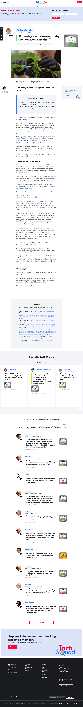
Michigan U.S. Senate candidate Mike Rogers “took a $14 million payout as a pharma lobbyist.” (39, 555)
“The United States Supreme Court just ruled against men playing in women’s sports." (40, 573)
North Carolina (45, 673)
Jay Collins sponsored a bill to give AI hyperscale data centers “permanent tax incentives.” (40, 518)
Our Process (61, 664)
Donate (79, 2)
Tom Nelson (13, 369)
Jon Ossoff (27, 435)
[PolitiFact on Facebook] (13, 697)
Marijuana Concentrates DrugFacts (43, 340)
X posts (27, 474)
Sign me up (12, 646)
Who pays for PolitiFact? (64, 668)
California (44, 664)
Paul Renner (28, 511)
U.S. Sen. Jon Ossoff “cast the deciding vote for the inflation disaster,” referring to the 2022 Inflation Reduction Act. (41, 591)
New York (44, 671)
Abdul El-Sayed (29, 549)
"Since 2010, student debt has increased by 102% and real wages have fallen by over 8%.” (14, 376)
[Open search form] (8, 2)
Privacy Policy (17, 703)
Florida (43, 665)
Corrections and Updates (64, 671)
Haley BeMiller (6, 91)
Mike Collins (28, 584)
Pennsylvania (44, 674)
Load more (41, 622)
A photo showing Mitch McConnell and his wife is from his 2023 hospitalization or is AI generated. (40, 480)
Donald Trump (28, 456)
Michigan (44, 668)
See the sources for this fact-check (36, 111)
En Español (61, 667)
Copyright (23, 703)
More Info (3, 16)
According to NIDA (21, 260)
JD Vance (26, 665)
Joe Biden (27, 670)
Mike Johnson (27, 668)
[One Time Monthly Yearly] (71, 14)
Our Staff (61, 665)
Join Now (56, 17)
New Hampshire (45, 670)
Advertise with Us (62, 670)
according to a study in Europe (33, 203)
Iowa (43, 667)
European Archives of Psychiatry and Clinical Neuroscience (32, 315)
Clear (64, 424)
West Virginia (44, 677)
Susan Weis (28, 336)
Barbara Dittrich (25, 30)
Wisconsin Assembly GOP (44, 369)
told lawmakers (38, 256)
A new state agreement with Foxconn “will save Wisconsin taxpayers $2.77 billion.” (69, 376)
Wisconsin (44, 678)
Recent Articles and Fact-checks (65, 679)
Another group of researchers (38, 196)
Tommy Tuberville (29, 602)
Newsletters (61, 673)
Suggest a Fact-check (66, 685)
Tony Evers (67, 369)
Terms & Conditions (9, 703)
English (37, 6)
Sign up (70, 697)
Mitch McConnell (28, 667)
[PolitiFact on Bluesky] (16, 697)
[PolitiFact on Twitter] (11, 697)
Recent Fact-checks (63, 680)
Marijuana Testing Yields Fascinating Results (43, 311)
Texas (43, 675)
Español (45, 6)
